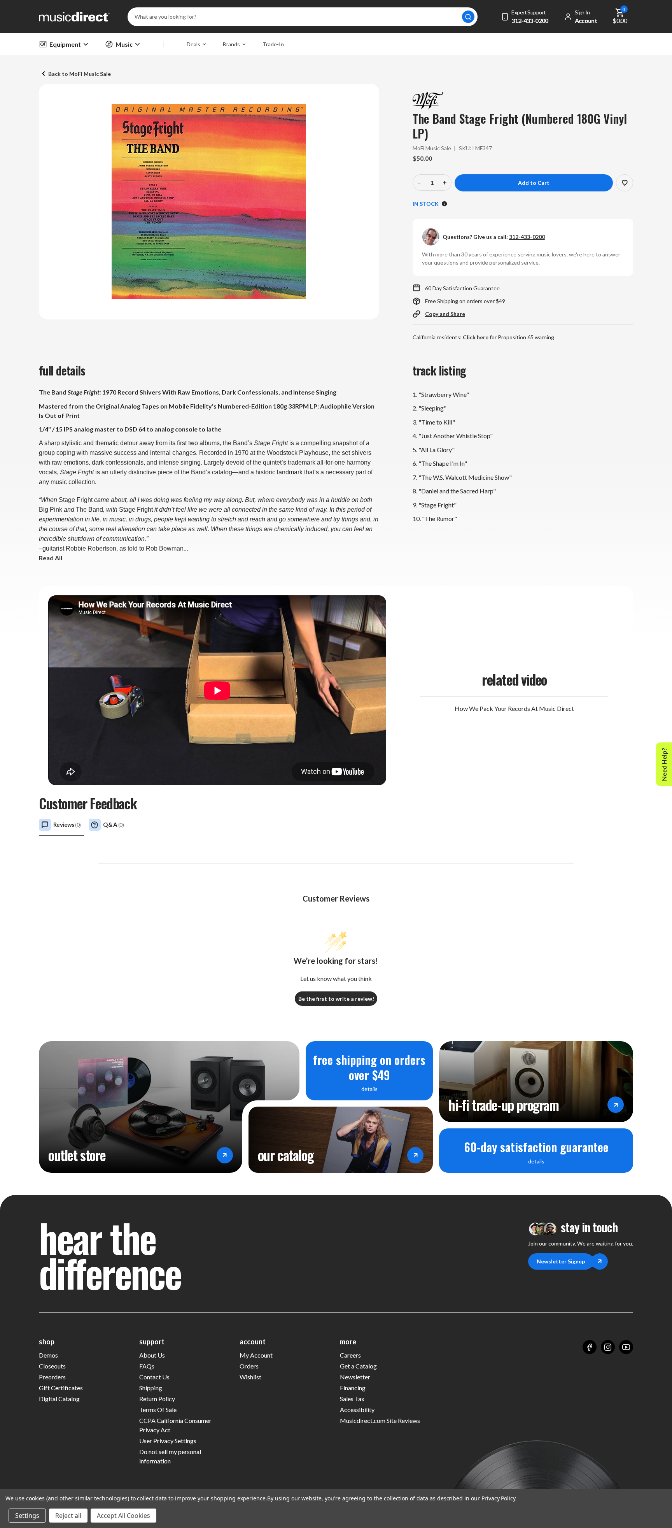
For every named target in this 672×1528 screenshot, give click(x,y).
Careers (350, 1355)
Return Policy (157, 1398)
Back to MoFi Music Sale (79, 73)
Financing (353, 1387)
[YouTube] (626, 1347)
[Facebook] (590, 1347)
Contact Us (154, 1377)
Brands (231, 44)
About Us (152, 1355)
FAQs (146, 1366)
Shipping (150, 1387)
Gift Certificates (61, 1387)
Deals (193, 44)
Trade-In (273, 44)
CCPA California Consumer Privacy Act (175, 1425)
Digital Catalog (59, 1398)
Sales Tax (352, 1398)
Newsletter (355, 1377)
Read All (50, 557)
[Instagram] (608, 1347)
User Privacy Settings (167, 1440)
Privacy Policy (498, 1498)
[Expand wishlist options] (624, 182)
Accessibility (357, 1409)
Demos (48, 1355)
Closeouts (52, 1366)
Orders (249, 1366)
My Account (256, 1355)
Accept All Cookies (123, 1515)
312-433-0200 (527, 236)
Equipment (65, 44)
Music (124, 44)
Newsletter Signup (561, 1261)
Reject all (68, 1515)
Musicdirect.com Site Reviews (380, 1420)
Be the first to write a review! (336, 998)
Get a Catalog (358, 1366)
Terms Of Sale (158, 1409)
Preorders (52, 1377)
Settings (27, 1515)
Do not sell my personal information (170, 1456)
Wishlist (250, 1377)
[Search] (468, 17)
